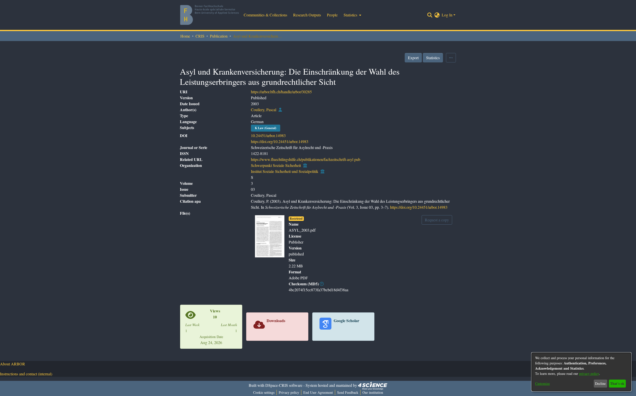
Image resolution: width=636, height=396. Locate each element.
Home (185, 36)
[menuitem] (352, 15)
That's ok (617, 383)
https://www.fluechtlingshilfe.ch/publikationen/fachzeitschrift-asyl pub (305, 159)
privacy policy (589, 373)
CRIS (200, 36)
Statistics (433, 57)
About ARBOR (12, 363)
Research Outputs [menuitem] (307, 14)
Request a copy (437, 219)
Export (413, 57)
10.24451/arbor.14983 (268, 135)
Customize (542, 383)
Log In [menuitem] (447, 14)
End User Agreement (318, 392)
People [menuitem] (332, 14)
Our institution (372, 392)
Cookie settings (264, 392)
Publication (219, 36)
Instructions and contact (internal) (26, 373)
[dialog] (581, 372)
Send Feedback (347, 392)
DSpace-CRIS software (283, 385)
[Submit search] (430, 15)
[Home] (209, 15)
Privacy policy (289, 392)
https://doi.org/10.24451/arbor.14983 (279, 141)
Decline (600, 383)
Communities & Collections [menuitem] (265, 14)
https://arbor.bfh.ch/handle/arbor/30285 (281, 91)
